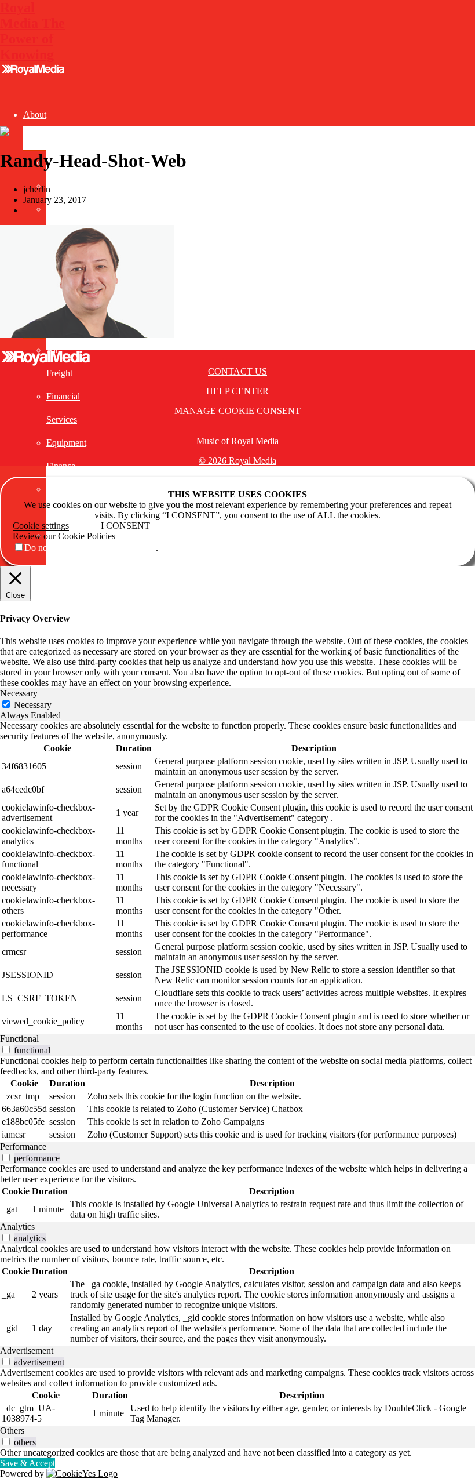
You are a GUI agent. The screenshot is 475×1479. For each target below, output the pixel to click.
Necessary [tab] (19, 693)
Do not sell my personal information (90, 548)
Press (55, 186)
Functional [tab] (19, 1039)
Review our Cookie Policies (64, 536)
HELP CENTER (237, 391)
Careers (60, 209)
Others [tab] (12, 1431)
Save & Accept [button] (27, 1463)
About (34, 114)
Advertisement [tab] (26, 1351)
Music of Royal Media (237, 441)
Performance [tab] (23, 1146)
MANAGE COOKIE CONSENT (237, 411)
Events (35, 605)
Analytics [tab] (17, 1226)
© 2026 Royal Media (237, 461)
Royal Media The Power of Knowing (32, 31)
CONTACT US (237, 371)
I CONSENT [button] (125, 525)
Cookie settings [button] (41, 525)
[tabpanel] (237, 877)
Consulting (43, 628)
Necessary (33, 705)
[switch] (6, 1049)
